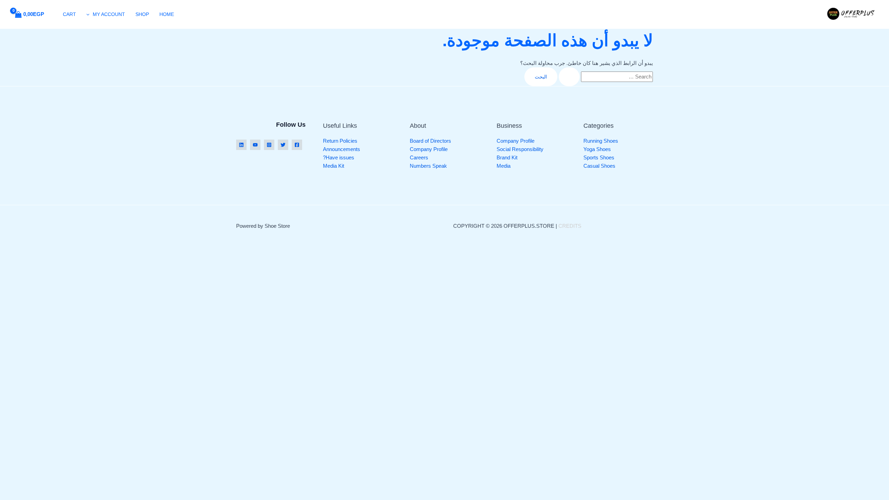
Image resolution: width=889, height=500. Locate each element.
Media (503, 166)
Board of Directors (430, 141)
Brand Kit (507, 157)
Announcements (341, 149)
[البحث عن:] (605, 77)
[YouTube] (255, 145)
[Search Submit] (569, 76)
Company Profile (515, 141)
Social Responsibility (520, 149)
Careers (419, 157)
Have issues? (338, 157)
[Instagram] (269, 145)
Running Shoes (600, 141)
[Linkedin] (241, 145)
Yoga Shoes (597, 149)
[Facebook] (297, 145)
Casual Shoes (599, 166)
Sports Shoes (598, 157)
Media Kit (333, 166)
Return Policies (340, 141)
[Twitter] (283, 145)
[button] (89, 14)
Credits (569, 226)
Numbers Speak (428, 166)
